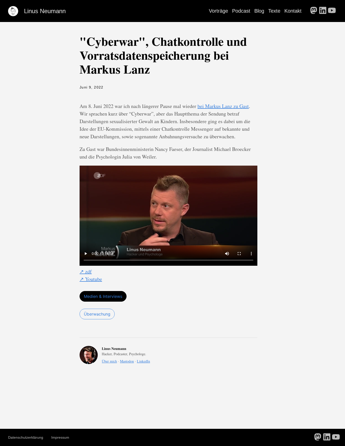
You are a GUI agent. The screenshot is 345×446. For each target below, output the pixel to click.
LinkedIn (143, 361)
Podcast (241, 11)
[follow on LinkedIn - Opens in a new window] (323, 10)
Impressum (60, 437)
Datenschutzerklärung (25, 437)
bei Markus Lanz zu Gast (223, 106)
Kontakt (293, 11)
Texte (274, 11)
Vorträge (218, 11)
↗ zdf (86, 271)
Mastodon (127, 361)
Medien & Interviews (103, 296)
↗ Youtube (91, 279)
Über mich (109, 361)
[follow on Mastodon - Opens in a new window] (314, 10)
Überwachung (97, 314)
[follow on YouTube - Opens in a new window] (332, 10)
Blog (259, 11)
